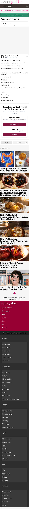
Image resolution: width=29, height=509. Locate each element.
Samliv (4, 318)
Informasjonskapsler (13, 299)
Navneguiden (7, 379)
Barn (4, 392)
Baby (4, 386)
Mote (4, 465)
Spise (4, 446)
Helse (4, 321)
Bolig (4, 338)
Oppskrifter (6, 442)
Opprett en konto (14, 124)
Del (7, 142)
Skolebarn (6, 396)
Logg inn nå (14, 134)
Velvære (5, 424)
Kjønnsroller (6, 311)
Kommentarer (7, 308)
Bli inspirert (6, 348)
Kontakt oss (21, 297)
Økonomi (5, 361)
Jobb (3, 314)
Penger (4, 328)
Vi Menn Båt (7, 499)
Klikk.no (23, 333)
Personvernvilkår (12, 297)
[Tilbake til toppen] (14, 293)
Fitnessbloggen (8, 427)
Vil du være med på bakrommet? (14, 15)
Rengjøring (6, 354)
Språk (4, 297)
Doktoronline (7, 411)
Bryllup (5, 480)
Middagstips (6, 452)
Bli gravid (5, 372)
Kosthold (5, 417)
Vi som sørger (12, 25)
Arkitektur (6, 344)
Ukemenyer (6, 439)
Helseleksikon (7, 414)
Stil (3, 470)
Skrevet (10, 57)
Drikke (4, 449)
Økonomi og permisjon (10, 399)
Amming (5, 389)
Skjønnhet (6, 474)
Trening (5, 421)
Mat (3, 324)
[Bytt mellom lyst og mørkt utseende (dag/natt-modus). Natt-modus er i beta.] (20, 299)
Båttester (5, 502)
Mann (4, 477)
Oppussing (6, 351)
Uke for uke (6, 382)
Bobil (4, 505)
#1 (27, 56)
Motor (5, 486)
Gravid (4, 376)
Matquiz (5, 459)
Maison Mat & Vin (8, 456)
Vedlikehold (6, 358)
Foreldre (6, 367)
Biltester (5, 495)
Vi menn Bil (6, 492)
